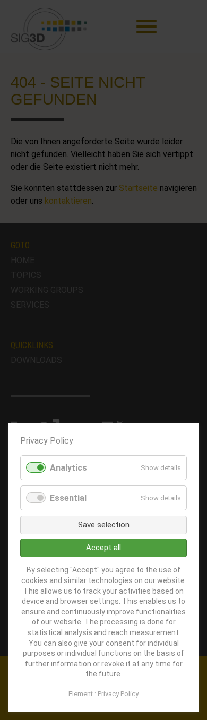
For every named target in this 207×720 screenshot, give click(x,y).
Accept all (103, 547)
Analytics (68, 468)
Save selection (104, 525)
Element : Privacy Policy (103, 694)
